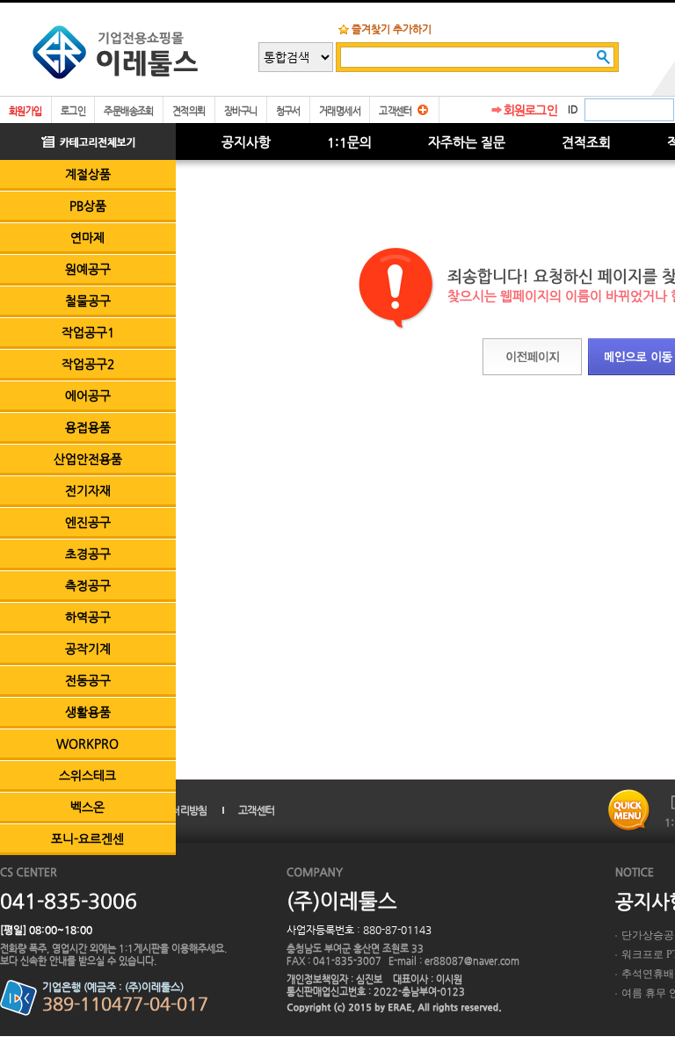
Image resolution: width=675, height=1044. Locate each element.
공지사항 (246, 141)
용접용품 (88, 427)
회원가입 (25, 111)
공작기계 (88, 649)
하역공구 (88, 617)
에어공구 (88, 395)
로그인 (73, 111)
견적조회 (586, 141)
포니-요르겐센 (87, 838)
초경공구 (88, 554)
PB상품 (87, 206)
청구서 (288, 111)
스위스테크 (87, 775)
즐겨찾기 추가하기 (392, 29)
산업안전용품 (88, 459)
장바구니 (241, 111)
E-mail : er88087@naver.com (453, 961)
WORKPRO (87, 743)
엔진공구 (88, 522)
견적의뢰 (189, 111)
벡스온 (87, 807)
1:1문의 (349, 141)
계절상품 (88, 174)
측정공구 (88, 585)
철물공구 (88, 301)
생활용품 (88, 712)
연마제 (87, 237)
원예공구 (88, 269)
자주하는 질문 (466, 141)
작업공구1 (88, 332)
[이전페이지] (532, 356)
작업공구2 (88, 364)
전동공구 (88, 680)
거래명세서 (339, 111)
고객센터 (395, 111)
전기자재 (88, 490)
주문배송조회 (129, 111)
